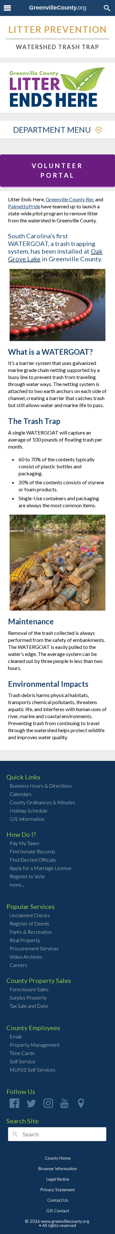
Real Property (25, 940)
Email (15, 1036)
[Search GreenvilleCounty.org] (107, 8)
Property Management (35, 1045)
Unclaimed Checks (30, 915)
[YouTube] (64, 1105)
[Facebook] (14, 1105)
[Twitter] (31, 1105)
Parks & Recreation (31, 932)
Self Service (22, 1061)
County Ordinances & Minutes (42, 802)
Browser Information (57, 1168)
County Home (58, 1158)
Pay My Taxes (24, 843)
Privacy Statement (58, 1189)
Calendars (21, 794)
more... (17, 884)
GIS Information (27, 819)
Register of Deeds (29, 923)
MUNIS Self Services (33, 1070)
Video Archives (26, 957)
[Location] (81, 1105)
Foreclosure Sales (29, 989)
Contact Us (57, 1200)
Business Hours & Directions (41, 786)
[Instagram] (48, 1105)
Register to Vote (27, 876)
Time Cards (22, 1053)
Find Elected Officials (33, 860)
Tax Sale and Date (29, 1006)
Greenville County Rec (70, 199)
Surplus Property (28, 997)
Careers (18, 965)
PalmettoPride (24, 206)
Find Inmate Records (32, 851)
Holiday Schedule (29, 810)
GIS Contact (57, 1210)
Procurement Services (34, 948)
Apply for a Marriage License (41, 868)
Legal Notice (57, 1179)
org (57, 8)
